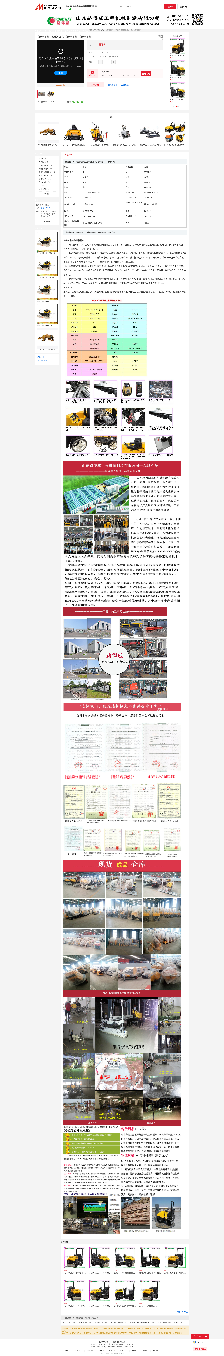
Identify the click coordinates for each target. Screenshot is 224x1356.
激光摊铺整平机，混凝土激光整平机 (49, 253)
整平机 (153, 1322)
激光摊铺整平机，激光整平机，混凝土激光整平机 (54, 277)
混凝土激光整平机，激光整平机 (48, 325)
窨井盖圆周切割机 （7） (47, 172)
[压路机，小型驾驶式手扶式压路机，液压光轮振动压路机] (177, 90)
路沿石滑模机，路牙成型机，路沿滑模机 (51, 145)
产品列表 (96, 30)
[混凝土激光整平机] (47, 290)
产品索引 (40, 357)
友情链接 (156, 1351)
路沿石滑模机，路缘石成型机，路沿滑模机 (51, 350)
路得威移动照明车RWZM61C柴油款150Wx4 (128, 145)
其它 (102, 30)
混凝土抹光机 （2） (46, 175)
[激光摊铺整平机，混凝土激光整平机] (47, 242)
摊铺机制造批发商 (119, 1342)
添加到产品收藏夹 (43, 360)
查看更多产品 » (182, 1312)
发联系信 (95, 84)
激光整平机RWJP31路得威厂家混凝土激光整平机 (155, 145)
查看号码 (146, 73)
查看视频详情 (60, 85)
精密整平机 (122, 1322)
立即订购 (125, 84)
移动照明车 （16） (45, 179)
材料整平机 (99, 1322)
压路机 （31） (44, 162)
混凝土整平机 (133, 1322)
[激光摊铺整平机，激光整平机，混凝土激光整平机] (47, 266)
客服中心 (89, 1351)
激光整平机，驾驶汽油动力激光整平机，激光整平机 (115, 1344)
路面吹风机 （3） (45, 182)
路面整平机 (178, 1322)
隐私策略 (112, 1351)
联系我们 (78, 1351)
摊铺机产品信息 (104, 1342)
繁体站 (145, 1351)
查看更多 (47, 194)
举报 (54, 102)
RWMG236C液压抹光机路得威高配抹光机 (77, 145)
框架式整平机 (110, 1322)
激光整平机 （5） (45, 159)
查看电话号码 (45, 208)
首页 (90, 30)
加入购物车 (112, 84)
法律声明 (135, 1351)
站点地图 (101, 1351)
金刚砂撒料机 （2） (46, 165)
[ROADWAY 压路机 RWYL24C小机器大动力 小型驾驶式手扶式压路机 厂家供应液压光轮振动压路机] (177, 46)
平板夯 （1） (43, 186)
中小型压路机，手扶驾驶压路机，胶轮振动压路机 (181, 145)
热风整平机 (144, 1322)
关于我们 (67, 1351)
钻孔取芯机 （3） (45, 189)
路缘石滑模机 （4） (46, 169)
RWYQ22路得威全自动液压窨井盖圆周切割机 (103, 145)
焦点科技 (115, 1353)
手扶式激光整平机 (86, 1322)
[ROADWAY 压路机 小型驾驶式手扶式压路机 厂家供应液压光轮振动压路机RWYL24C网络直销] (177, 68)
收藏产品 (43, 102)
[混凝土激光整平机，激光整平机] (47, 314)
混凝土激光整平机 (43, 301)
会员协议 (123, 1351)
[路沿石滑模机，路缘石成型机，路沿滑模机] (47, 338)
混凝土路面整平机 (165, 1322)
